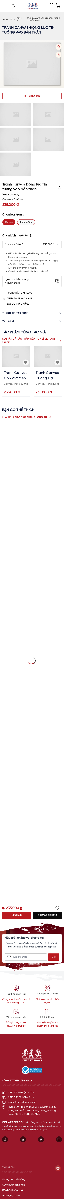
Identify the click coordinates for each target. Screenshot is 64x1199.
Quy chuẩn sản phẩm (13, 1185)
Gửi (54, 957)
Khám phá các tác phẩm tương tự (24, 417)
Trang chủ (7, 19)
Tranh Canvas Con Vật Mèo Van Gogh (15, 376)
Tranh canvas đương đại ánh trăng (47, 376)
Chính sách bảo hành (19, 298)
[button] (32, 244)
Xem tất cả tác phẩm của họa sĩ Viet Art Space (28, 341)
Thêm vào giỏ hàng (47, 915)
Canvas (9, 222)
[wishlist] (51, 5)
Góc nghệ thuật (11, 1195)
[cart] (58, 5)
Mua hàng (17, 915)
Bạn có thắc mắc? (18, 304)
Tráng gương (26, 222)
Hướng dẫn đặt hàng (19, 293)
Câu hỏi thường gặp (13, 1190)
